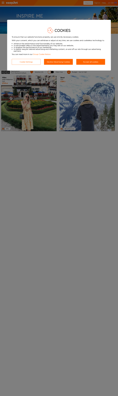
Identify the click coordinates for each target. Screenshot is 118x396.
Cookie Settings (26, 62)
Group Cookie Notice (41, 54)
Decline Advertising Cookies (58, 62)
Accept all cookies (90, 62)
